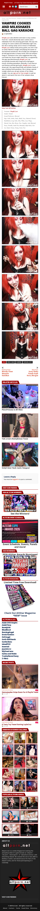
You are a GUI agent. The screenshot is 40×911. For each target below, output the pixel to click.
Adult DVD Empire (9, 622)
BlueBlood (6, 630)
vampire (18, 362)
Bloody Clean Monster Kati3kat (7, 373)
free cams (10, 362)
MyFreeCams (7, 651)
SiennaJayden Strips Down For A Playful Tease (20, 692)
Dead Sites (25, 908)
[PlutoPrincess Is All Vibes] (20, 396)
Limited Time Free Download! (20, 582)
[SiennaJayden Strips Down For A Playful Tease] (20, 677)
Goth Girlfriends (9, 639)
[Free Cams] (20, 93)
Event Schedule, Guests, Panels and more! (20, 545)
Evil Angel (6, 637)
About (5, 908)
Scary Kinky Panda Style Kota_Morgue (32, 373)
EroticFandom (8, 634)
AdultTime (6, 625)
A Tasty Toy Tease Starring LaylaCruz (16, 724)
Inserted (5, 646)
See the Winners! (20, 513)
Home (3, 18)
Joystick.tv (6, 649)
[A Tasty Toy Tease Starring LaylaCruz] (20, 709)
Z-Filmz (5, 658)
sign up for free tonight (21, 73)
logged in (15, 479)
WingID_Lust (6, 38)
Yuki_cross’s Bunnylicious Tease (15, 439)
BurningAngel (8, 632)
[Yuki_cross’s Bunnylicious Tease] (20, 425)
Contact (11, 908)
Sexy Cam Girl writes (9, 108)
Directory (33, 908)
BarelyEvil (6, 627)
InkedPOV (6, 644)
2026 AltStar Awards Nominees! (20, 554)
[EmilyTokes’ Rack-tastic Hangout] (20, 454)
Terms (18, 908)
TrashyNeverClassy (10, 656)
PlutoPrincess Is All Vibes (31, 2)
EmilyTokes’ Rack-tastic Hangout (16, 468)
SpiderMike (8, 34)
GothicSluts (7, 642)
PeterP (6, 694)
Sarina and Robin (9, 653)
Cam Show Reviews (11, 18)
